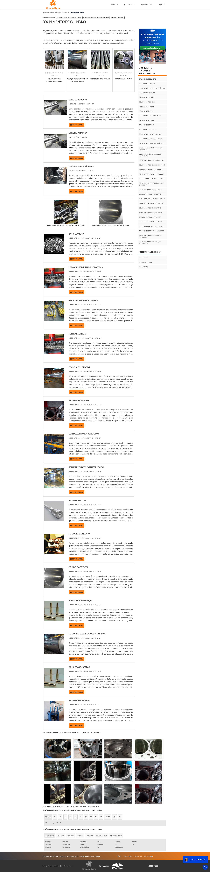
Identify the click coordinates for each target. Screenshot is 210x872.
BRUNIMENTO (143, 267)
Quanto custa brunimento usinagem (152, 199)
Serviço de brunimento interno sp (151, 213)
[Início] (53, 4)
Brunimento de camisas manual (150, 116)
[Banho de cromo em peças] (54, 619)
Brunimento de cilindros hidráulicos (152, 88)
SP (70, 817)
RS (86, 817)
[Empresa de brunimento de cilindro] (148, 794)
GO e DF (107, 817)
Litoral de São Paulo (116, 836)
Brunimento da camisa (147, 93)
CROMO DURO (143, 258)
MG (60, 817)
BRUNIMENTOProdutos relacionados (147, 70)
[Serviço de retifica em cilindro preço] (54, 286)
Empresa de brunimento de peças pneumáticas (150, 149)
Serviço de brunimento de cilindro (151, 160)
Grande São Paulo (101, 836)
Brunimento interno (146, 120)
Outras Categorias (150, 251)
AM (114, 817)
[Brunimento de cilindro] (66, 212)
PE (91, 817)
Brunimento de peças (146, 125)
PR (75, 817)
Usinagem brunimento (147, 107)
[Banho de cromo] (54, 253)
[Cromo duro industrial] (54, 386)
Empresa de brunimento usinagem (151, 203)
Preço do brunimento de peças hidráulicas (68, 17)
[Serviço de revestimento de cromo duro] (54, 653)
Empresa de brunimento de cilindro (151, 174)
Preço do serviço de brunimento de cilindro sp (96, 17)
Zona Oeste (70, 836)
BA (96, 817)
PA (120, 817)
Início (115, 5)
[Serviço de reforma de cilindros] (54, 319)
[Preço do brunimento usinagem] (148, 748)
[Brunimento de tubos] (54, 586)
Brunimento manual (146, 111)
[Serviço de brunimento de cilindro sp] (118, 771)
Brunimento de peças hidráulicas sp (151, 231)
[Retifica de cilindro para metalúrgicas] (54, 486)
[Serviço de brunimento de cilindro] (118, 794)
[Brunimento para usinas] (54, 719)
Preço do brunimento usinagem (150, 190)
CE (101, 817)
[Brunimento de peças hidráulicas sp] (118, 748)
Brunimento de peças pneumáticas (151, 143)
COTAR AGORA (49, 90)
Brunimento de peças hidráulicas (151, 139)
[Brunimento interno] (54, 519)
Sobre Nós (130, 5)
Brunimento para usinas (147, 129)
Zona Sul (80, 836)
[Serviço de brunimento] (54, 553)
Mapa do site (148, 856)
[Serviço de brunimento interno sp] (88, 794)
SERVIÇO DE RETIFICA (145, 262)
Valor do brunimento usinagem (150, 194)
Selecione (48, 817)
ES (65, 817)
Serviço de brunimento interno (150, 208)
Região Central (49, 836)
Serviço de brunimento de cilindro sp (152, 165)
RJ (55, 817)
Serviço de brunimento (117, 17)
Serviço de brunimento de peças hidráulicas (150, 236)
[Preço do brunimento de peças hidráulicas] (88, 748)
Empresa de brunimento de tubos (150, 222)
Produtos (147, 5)
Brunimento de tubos (146, 97)
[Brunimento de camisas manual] (88, 771)
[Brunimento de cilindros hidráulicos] (148, 771)
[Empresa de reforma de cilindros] (54, 453)
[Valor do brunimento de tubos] (57, 748)
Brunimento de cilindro (147, 79)
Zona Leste (89, 836)
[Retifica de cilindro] (54, 353)
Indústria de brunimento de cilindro (152, 179)
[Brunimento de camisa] (54, 419)
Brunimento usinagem (147, 84)
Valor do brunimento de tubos (149, 217)
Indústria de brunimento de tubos (151, 226)
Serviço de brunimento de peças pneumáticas (150, 155)
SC (80, 817)
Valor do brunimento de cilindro (150, 170)
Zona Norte (60, 836)
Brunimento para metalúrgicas (150, 134)
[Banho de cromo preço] (54, 686)
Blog (163, 5)
